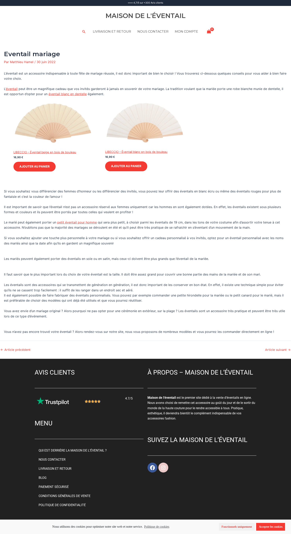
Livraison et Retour (112, 31)
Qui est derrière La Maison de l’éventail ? (73, 450)
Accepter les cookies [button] (270, 526)
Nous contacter (152, 31)
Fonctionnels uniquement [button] (237, 526)
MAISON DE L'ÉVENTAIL (145, 16)
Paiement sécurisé (54, 487)
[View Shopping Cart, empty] (209, 31)
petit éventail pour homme (77, 222)
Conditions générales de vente (64, 496)
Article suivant (278, 349)
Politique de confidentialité (62, 505)
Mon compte (186, 31)
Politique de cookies (156, 526)
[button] (84, 31)
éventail (12, 89)
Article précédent (15, 349)
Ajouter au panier (34, 166)
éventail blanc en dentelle (67, 94)
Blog (43, 478)
